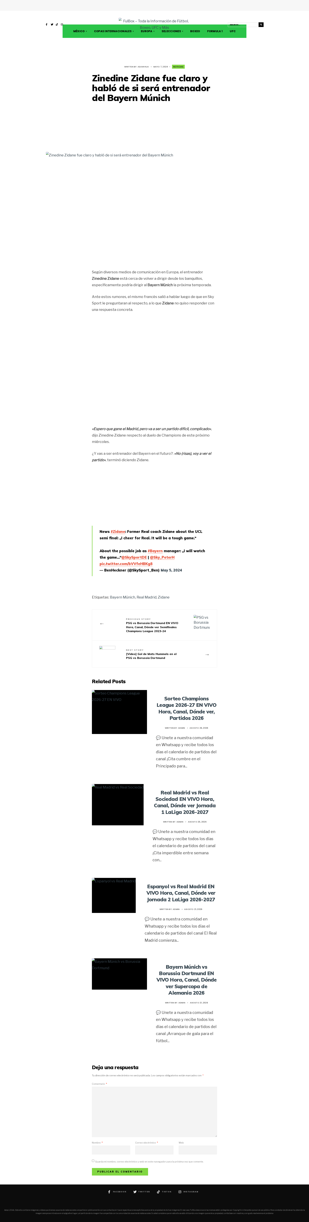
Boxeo (195, 31)
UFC (233, 31)
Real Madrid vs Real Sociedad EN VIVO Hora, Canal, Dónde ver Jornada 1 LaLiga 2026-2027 (185, 802)
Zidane (164, 597)
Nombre (97, 1142)
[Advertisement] (154, 127)
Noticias (178, 66)
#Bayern (155, 551)
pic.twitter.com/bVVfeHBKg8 (126, 563)
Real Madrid (146, 597)
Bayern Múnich (122, 597)
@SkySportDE (134, 557)
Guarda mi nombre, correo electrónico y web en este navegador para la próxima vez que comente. (149, 1161)
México (79, 31)
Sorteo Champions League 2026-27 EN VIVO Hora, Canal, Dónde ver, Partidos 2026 (186, 708)
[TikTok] (57, 25)
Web (181, 1142)
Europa (146, 31)
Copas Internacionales (113, 31)
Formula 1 (215, 31)
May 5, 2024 (171, 570)
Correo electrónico (146, 1142)
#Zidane (118, 531)
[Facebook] (47, 25)
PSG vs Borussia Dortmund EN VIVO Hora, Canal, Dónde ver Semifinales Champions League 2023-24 (152, 625)
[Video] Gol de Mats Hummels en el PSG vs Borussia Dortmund (151, 654)
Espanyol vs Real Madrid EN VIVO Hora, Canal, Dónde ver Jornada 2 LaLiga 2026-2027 (180, 893)
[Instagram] (62, 25)
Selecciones (171, 31)
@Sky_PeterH (162, 557)
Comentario (99, 1083)
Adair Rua (143, 66)
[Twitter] (52, 25)
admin (181, 727)
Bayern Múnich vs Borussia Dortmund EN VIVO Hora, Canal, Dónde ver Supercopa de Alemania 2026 (186, 980)
